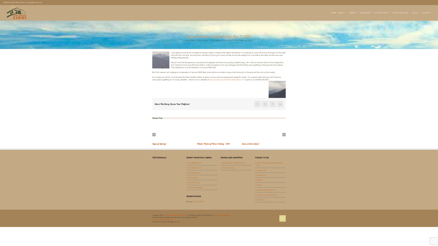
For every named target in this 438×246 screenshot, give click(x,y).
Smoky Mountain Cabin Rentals (176, 215)
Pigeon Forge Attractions (266, 195)
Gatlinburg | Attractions (265, 190)
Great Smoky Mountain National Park (269, 164)
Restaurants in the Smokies (233, 163)
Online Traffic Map (250, 143)
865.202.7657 (198, 201)
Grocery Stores (228, 168)
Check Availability (195, 187)
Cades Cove (261, 170)
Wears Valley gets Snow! (163, 143)
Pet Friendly (193, 177)
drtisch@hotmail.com (34, 2)
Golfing (259, 180)
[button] (154, 134)
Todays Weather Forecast (208, 143)
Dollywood (261, 175)
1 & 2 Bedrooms (194, 163)
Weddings (260, 200)
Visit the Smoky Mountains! (162, 219)
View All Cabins (194, 182)
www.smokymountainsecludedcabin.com (226, 79)
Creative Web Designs (221, 215)
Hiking (259, 185)
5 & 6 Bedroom (194, 173)
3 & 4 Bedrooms (194, 168)
